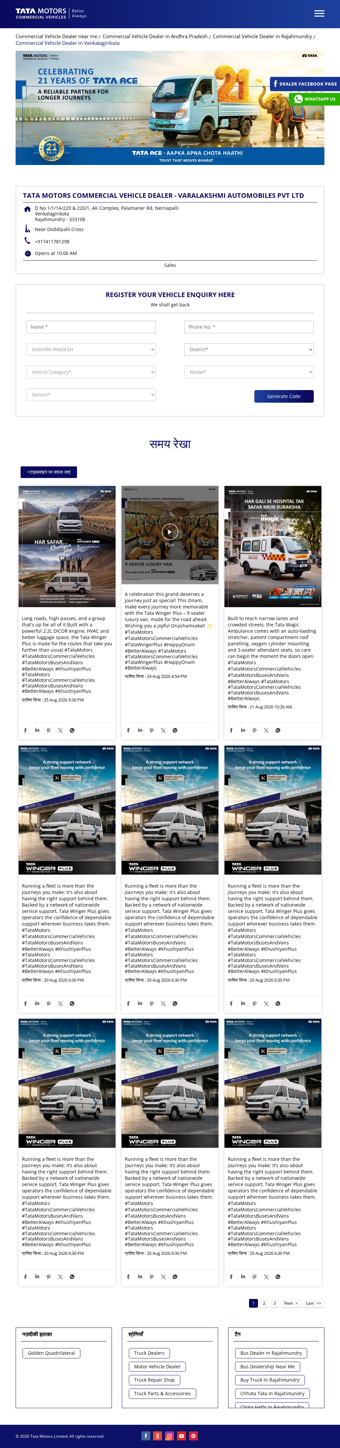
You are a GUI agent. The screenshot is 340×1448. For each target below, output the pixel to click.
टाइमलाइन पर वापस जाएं (48, 472)
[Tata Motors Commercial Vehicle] (51, 14)
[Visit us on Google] (158, 1436)
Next (288, 1303)
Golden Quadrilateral (51, 1353)
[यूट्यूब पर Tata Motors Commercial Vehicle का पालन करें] (182, 1436)
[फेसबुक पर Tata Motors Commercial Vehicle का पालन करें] (146, 1436)
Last (310, 1303)
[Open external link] (305, 89)
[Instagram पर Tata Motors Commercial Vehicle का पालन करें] (170, 1436)
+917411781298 (52, 241)
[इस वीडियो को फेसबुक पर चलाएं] (170, 535)
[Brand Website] (194, 1436)
